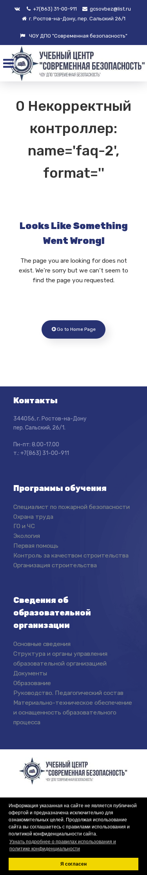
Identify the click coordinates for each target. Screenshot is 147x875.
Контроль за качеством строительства (71, 555)
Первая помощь (35, 545)
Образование (32, 683)
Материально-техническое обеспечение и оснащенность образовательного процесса (72, 712)
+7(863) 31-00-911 (54, 8)
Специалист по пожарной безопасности (71, 507)
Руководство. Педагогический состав (68, 692)
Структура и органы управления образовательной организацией (60, 658)
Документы (30, 673)
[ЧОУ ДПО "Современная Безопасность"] (75, 63)
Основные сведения (42, 644)
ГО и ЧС (24, 526)
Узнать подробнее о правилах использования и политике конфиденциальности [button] (62, 845)
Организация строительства (55, 565)
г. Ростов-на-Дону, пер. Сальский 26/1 (76, 18)
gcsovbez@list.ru (110, 8)
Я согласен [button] (73, 864)
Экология (26, 535)
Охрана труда (33, 516)
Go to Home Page (76, 329)
